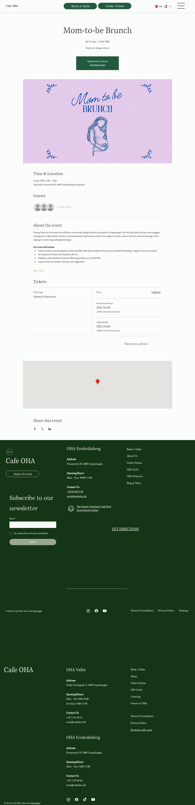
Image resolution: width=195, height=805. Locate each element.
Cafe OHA (20, 461)
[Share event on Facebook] (34, 429)
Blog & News (134, 483)
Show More (38, 270)
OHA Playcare (135, 476)
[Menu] (181, 5)
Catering (135, 696)
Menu (134, 676)
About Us (132, 456)
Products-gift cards (141, 730)
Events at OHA (139, 703)
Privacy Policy (166, 610)
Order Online (134, 463)
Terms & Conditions (142, 610)
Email (12, 518)
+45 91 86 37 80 (75, 491)
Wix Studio (37, 611)
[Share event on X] (42, 429)
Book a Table (134, 449)
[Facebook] (96, 611)
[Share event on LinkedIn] (49, 429)
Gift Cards (132, 469)
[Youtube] (105, 611)
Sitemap (183, 610)
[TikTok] (85, 799)
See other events (97, 65)
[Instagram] (88, 611)
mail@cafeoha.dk (77, 496)
